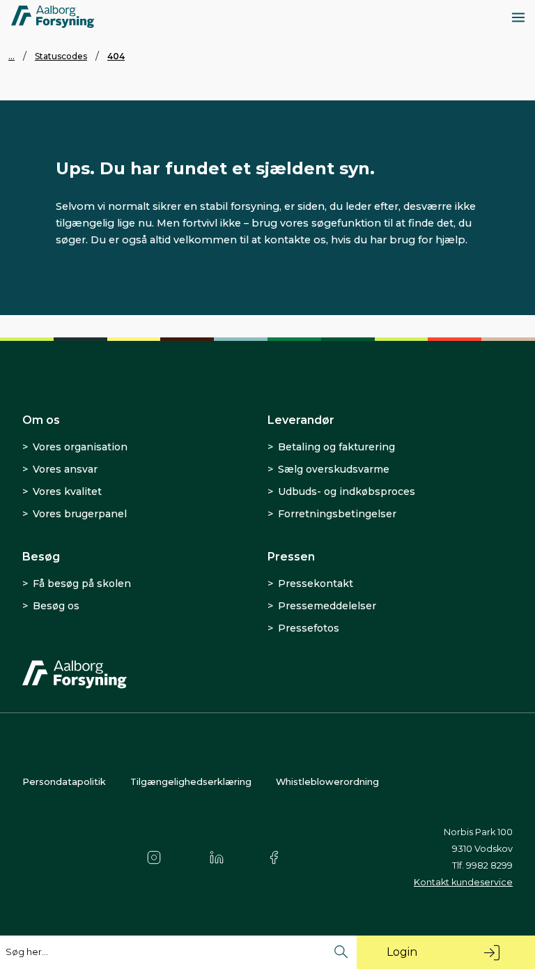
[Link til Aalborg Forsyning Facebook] (281, 857)
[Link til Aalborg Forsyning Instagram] (159, 857)
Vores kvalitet (67, 491)
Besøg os (56, 606)
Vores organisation (80, 447)
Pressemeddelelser (327, 606)
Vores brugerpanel (80, 514)
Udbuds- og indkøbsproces (346, 491)
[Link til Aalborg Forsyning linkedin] (222, 857)
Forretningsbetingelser (337, 514)
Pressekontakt (315, 583)
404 (116, 56)
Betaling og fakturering (336, 447)
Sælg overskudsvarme (333, 469)
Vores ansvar (65, 469)
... (11, 56)
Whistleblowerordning (327, 782)
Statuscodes (61, 56)
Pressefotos (308, 628)
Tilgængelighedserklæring (190, 782)
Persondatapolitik (64, 782)
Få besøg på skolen (82, 583)
